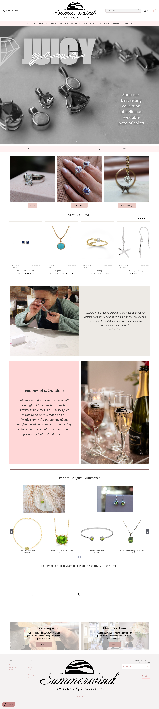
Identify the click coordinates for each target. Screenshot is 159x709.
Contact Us (127, 23)
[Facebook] (143, 663)
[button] (115, 400)
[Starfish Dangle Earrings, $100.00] (134, 230)
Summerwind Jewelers (18, 699)
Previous (4, 79)
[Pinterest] (149, 663)
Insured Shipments (98, 136)
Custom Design (89, 23)
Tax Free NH (26, 136)
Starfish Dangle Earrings (134, 258)
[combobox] (123, 11)
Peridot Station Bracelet (27, 538)
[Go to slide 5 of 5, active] (85, 129)
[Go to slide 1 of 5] (74, 129)
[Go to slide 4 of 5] (82, 129)
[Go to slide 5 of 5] (144, 205)
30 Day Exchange (62, 136)
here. (61, 421)
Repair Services (104, 23)
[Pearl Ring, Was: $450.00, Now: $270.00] (97, 230)
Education (116, 23)
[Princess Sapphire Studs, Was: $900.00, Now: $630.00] (25, 230)
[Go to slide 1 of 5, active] (136, 205)
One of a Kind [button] (79, 193)
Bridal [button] (32, 193)
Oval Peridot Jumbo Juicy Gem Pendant (132, 538)
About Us (62, 23)
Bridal (51, 23)
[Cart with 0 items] (154, 10)
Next (155, 79)
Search (138, 10)
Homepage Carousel (79, 79)
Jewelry (42, 23)
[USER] (146, 10)
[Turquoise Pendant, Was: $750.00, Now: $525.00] (61, 230)
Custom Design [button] (126, 193)
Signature (31, 23)
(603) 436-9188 (79, 693)
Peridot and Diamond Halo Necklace (62, 538)
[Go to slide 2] (147, 519)
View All (30, 665)
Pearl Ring (98, 258)
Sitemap (37, 699)
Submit (148, 654)
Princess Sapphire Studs (25, 258)
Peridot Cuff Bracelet (97, 538)
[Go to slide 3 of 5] (79, 129)
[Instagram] (146, 663)
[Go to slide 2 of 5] (77, 129)
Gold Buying (75, 23)
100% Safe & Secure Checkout (133, 136)
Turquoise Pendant (61, 258)
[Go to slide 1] (11, 519)
